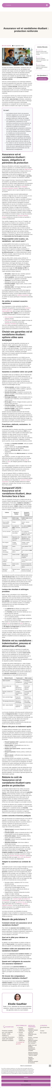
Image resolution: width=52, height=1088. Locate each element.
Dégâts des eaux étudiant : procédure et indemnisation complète (32, 1047)
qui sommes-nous (20, 902)
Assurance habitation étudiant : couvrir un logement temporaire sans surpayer (33, 1032)
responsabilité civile (7, 311)
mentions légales (17, 898)
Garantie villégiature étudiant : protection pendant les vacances (33, 1060)
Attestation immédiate (10, 323)
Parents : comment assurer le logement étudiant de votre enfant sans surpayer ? (33, 1040)
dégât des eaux (29, 169)
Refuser (26, 1081)
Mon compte (43, 1032)
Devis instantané (9, 317)
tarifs (26, 460)
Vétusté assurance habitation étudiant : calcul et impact (33, 1054)
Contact (42, 1030)
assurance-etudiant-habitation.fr (17, 855)
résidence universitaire (23, 295)
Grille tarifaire (8, 320)
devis (9, 461)
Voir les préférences (26, 1084)
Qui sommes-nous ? (44, 1028)
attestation (28, 857)
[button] (50, 1065)
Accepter (26, 1077)
